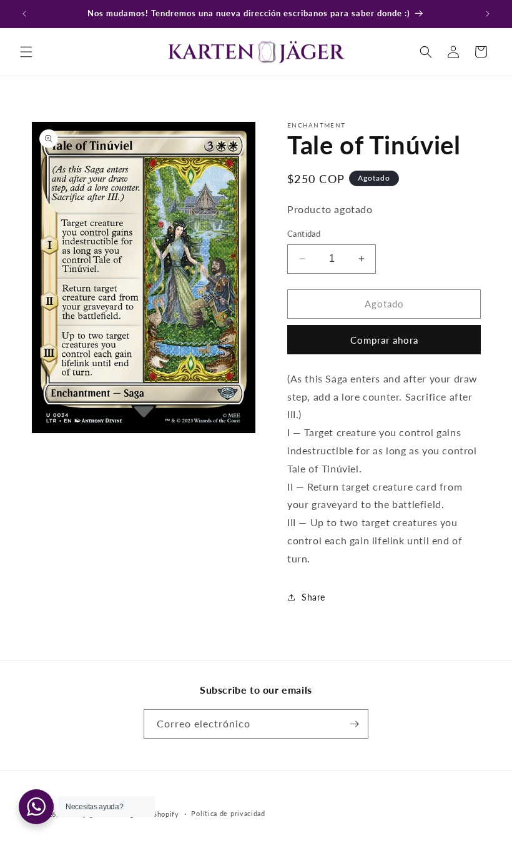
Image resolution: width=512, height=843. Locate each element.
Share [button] (313, 597)
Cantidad (303, 234)
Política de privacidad (228, 813)
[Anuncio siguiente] (487, 13)
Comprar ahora (384, 340)
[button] (26, 52)
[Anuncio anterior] (24, 13)
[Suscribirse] (354, 724)
